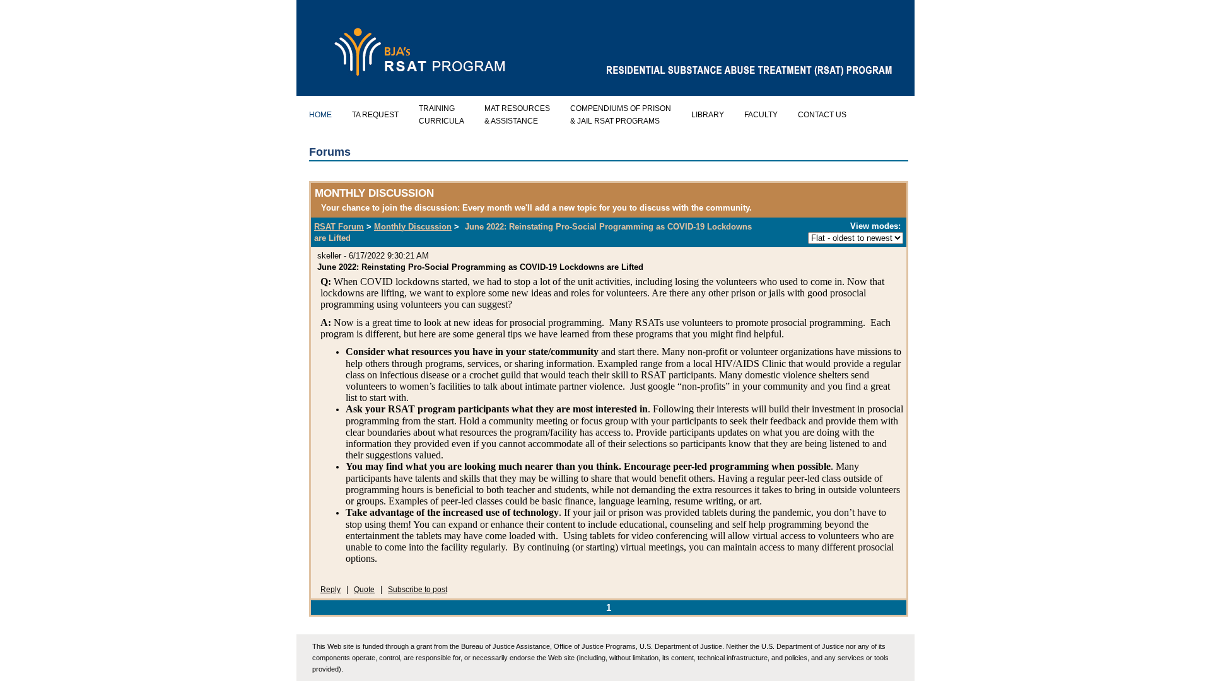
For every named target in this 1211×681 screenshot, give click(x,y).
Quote (364, 589)
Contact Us (822, 114)
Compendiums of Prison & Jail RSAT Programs (620, 114)
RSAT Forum (339, 226)
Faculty (761, 114)
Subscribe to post (417, 589)
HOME (320, 114)
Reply (330, 589)
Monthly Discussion (413, 226)
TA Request (375, 114)
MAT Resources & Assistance (517, 114)
